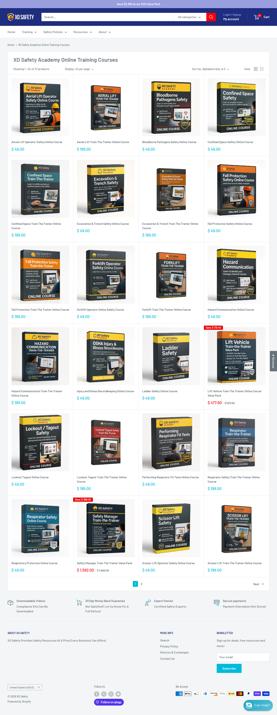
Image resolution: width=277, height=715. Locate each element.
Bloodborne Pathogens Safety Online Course (169, 142)
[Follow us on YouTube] (118, 694)
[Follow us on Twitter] (103, 694)
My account (231, 19)
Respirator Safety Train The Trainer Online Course (234, 479)
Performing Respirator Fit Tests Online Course (170, 477)
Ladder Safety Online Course (159, 391)
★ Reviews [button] (273, 361)
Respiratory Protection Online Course (34, 563)
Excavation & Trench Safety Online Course (103, 223)
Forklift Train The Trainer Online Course (166, 309)
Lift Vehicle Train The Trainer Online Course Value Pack (234, 393)
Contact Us (167, 658)
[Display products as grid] (255, 69)
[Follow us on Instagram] (111, 694)
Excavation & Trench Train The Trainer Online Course (170, 226)
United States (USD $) (22, 687)
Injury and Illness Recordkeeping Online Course (105, 391)
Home (11, 32)
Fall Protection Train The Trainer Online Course (40, 309)
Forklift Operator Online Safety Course (100, 309)
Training (27, 32)
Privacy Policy (169, 646)
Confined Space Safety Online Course (230, 142)
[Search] (211, 17)
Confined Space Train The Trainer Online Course (36, 226)
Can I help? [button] (262, 705)
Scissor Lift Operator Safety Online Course (168, 563)
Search (164, 640)
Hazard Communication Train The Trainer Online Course (36, 393)
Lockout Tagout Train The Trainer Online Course (102, 479)
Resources (80, 32)
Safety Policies (53, 32)
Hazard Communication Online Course (231, 309)
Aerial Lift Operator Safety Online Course (36, 142)
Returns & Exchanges (174, 652)
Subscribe (229, 668)
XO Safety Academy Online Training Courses (44, 44)
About (103, 32)
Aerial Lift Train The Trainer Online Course (103, 142)
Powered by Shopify (19, 701)
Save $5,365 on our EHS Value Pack (138, 4)
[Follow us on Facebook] (96, 694)
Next (256, 584)
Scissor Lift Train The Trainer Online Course (235, 563)
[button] (258, 705)
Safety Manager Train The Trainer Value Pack (104, 563)
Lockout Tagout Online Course (30, 477)
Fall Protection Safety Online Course (230, 223)
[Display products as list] (262, 69)
